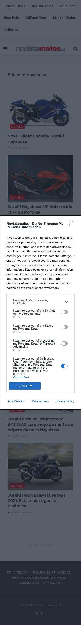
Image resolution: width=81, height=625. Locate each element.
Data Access (40, 401)
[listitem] (40, 302)
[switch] (64, 312)
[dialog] (40, 312)
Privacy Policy (65, 401)
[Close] (72, 224)
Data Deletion (16, 401)
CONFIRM (25, 386)
